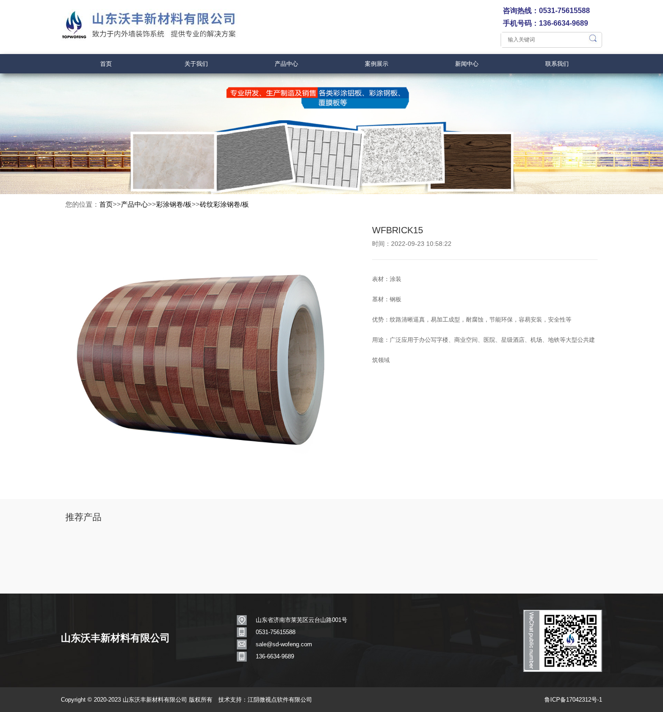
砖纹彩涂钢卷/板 (224, 204)
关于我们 (196, 63)
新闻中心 (467, 63)
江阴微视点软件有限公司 (280, 699)
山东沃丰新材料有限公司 (115, 638)
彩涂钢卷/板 (174, 204)
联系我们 (557, 63)
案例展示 (376, 63)
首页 (106, 63)
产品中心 (286, 63)
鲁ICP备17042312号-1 (573, 699)
